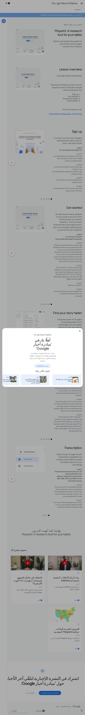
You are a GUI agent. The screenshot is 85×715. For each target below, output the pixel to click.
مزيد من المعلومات (42, 366)
